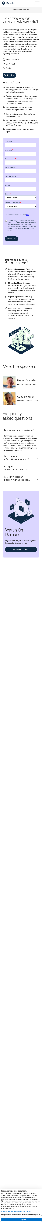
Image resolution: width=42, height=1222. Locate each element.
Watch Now (9, 75)
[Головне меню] (37, 3)
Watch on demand (21, 549)
